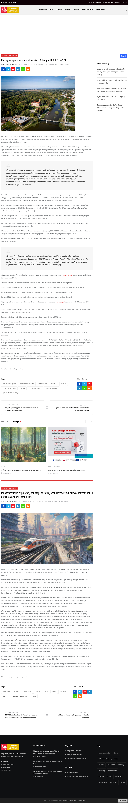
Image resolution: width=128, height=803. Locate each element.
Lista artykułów (72, 772)
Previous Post (13, 405)
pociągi (16, 691)
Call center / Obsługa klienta (105, 759)
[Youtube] (13, 69)
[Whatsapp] (23, 69)
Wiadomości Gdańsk (10, 64)
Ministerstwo (112, 771)
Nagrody (22, 388)
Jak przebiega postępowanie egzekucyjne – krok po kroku (47, 762)
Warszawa (6, 696)
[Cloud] (28, 69)
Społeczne (118, 776)
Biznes (116, 753)
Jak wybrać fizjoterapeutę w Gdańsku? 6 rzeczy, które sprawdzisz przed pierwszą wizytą (111, 72)
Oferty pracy (100, 10)
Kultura (67, 10)
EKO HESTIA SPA (42, 383)
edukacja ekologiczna (27, 383)
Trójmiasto (63, 691)
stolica (54, 691)
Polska (109, 776)
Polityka (59, 10)
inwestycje (54, 383)
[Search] (126, 9)
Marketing (102, 771)
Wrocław (33, 696)
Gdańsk (101, 765)
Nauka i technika (87, 10)
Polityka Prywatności (74, 755)
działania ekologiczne (9, 383)
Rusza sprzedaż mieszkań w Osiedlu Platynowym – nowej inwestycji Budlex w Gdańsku (111, 108)
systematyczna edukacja (11, 393)
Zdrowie (76, 10)
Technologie (103, 782)
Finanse (116, 759)
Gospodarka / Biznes (46, 10)
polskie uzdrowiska (51, 388)
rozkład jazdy (27, 691)
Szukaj (123, 56)
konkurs (63, 383)
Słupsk (46, 691)
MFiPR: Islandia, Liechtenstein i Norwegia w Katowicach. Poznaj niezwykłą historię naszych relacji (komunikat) (21, 716)
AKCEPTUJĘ (122, 800)
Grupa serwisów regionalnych (77, 776)
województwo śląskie (20, 696)
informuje (121, 765)
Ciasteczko (81, 800)
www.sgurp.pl (67, 275)
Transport (113, 782)
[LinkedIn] (18, 69)
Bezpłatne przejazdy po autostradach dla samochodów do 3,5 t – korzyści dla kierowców (21, 409)
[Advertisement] (64, 31)
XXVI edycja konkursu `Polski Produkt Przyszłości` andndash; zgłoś (66, 470)
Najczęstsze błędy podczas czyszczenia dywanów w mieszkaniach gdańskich (47, 772)
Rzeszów (37, 691)
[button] (87, 421)
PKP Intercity (6, 691)
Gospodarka (111, 765)
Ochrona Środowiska (35, 388)
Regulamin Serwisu (74, 751)
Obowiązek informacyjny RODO (78, 758)
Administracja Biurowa (105, 753)
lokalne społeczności (9, 388)
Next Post (82, 405)
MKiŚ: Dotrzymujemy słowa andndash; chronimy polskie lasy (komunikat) (21, 470)
